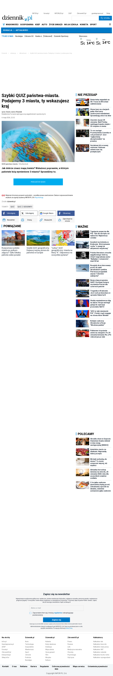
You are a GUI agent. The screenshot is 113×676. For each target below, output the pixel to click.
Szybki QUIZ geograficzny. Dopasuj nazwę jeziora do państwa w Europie (38, 250)
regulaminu (58, 613)
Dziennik (4, 53)
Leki (69, 647)
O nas (14, 666)
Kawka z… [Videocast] (43, 36)
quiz (12, 207)
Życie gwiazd (50, 652)
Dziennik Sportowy (61, 36)
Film (46, 655)
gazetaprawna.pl (97, 13)
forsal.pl (46, 13)
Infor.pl (4, 641)
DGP (70, 13)
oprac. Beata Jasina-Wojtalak (24, 113)
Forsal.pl (5, 649)
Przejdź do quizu (38, 182)
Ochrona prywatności (61, 666)
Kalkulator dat (98, 641)
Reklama (23, 666)
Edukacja (7, 30)
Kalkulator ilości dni (99, 644)
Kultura (47, 660)
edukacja (13, 53)
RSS (56, 669)
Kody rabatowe (50, 644)
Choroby (70, 652)
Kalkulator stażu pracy (101, 647)
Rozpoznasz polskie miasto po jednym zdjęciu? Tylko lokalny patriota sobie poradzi (11, 251)
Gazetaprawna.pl (8, 644)
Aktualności (22, 30)
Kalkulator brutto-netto (101, 655)
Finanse (70, 644)
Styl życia (71, 657)
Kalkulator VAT (98, 649)
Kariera (34, 666)
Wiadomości (29, 649)
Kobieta (48, 641)
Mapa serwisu (79, 666)
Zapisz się (56, 620)
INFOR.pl (35, 13)
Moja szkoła (49, 649)
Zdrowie (28, 655)
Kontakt (5, 666)
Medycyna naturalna (75, 649)
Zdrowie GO (29, 36)
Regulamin (44, 666)
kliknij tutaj (69, 628)
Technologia (29, 644)
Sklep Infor (5, 657)
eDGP (4, 647)
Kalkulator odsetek (99, 652)
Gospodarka (29, 647)
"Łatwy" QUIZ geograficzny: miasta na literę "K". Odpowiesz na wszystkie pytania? (61, 251)
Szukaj (107, 18)
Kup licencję (39, 197)
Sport (27, 652)
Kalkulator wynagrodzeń (101, 657)
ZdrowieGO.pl (81, 13)
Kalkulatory (98, 637)
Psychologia (72, 655)
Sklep (108, 13)
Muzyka (48, 657)
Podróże (28, 657)
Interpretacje (6, 655)
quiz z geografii (25, 207)
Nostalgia (19, 36)
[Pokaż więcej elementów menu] (110, 25)
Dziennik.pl (29, 637)
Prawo (70, 641)
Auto (27, 641)
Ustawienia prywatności (97, 666)
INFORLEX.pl (59, 13)
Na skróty (6, 637)
